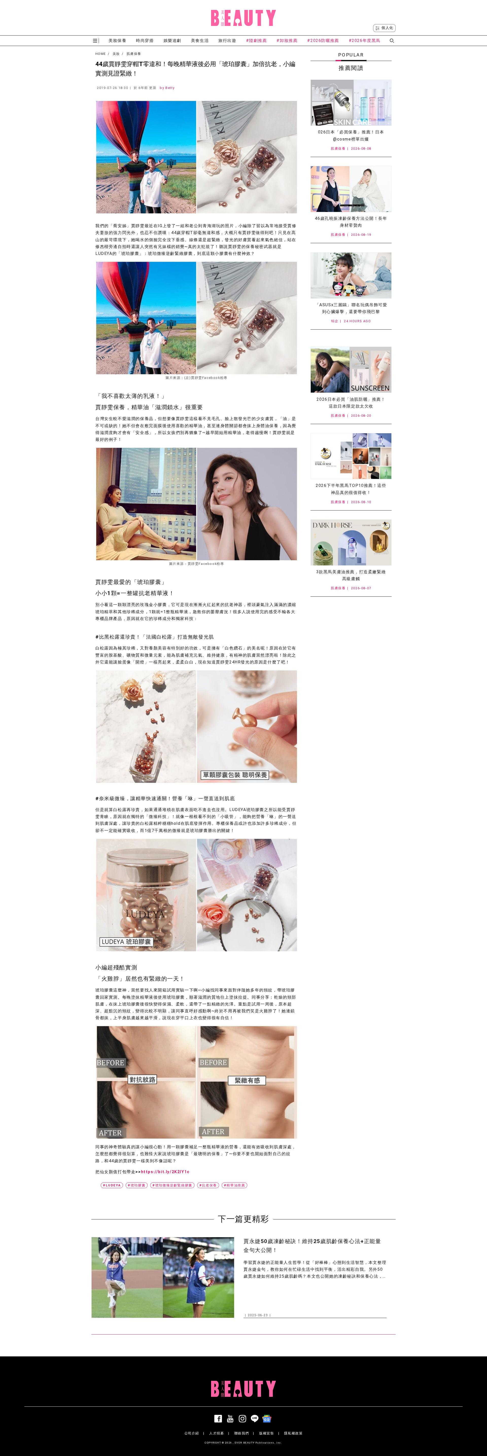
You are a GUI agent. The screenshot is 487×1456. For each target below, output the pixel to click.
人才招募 (216, 1433)
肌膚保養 (134, 54)
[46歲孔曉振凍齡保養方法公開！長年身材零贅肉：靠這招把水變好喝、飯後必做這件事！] (351, 189)
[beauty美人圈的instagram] (243, 1418)
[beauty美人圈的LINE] (256, 1418)
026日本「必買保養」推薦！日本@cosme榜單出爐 (351, 135)
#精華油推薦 (234, 1185)
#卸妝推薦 (287, 40)
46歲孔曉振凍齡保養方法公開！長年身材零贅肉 (351, 222)
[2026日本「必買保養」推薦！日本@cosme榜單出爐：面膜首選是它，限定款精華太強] (351, 103)
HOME (100, 54)
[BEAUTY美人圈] (243, 18)
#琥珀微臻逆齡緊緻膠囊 (172, 1185)
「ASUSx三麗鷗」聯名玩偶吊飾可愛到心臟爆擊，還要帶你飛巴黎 (351, 308)
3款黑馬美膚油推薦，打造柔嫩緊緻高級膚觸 (351, 575)
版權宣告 (266, 1433)
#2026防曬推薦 (323, 40)
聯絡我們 (241, 1433)
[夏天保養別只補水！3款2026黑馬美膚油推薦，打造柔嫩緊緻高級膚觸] (351, 542)
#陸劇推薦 (256, 40)
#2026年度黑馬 (364, 40)
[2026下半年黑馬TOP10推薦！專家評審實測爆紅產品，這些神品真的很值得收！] (351, 456)
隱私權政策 (293, 1433)
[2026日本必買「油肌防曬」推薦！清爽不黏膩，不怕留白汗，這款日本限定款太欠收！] (351, 370)
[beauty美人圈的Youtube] (231, 1418)
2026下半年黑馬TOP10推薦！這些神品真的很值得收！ (351, 489)
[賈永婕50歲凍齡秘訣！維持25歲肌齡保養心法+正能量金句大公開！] (162, 1277)
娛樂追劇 (172, 40)
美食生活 (200, 40)
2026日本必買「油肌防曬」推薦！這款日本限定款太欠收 (351, 403)
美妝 (116, 54)
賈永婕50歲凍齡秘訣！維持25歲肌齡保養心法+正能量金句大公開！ (312, 1245)
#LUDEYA (112, 1185)
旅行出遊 (227, 40)
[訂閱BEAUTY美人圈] (268, 1418)
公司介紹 (191, 1433)
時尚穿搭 (145, 40)
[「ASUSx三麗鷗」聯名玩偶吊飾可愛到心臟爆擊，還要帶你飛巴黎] (351, 275)
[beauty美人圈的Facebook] (219, 1418)
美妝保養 (117, 40)
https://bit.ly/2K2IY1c (165, 1172)
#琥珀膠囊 (136, 1185)
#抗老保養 (208, 1185)
